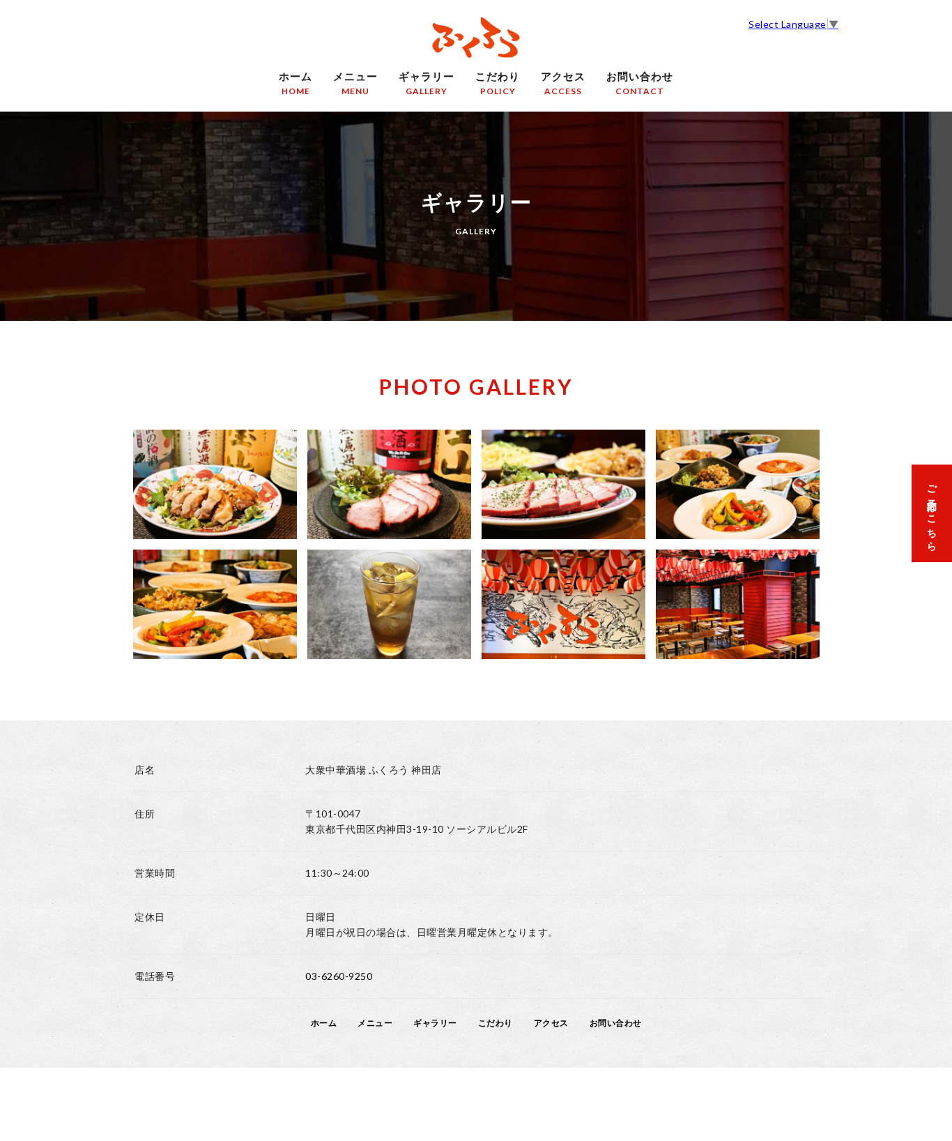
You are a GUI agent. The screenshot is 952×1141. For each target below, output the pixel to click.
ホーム (295, 83)
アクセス (563, 83)
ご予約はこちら (932, 513)
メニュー (355, 83)
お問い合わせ (639, 83)
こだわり (497, 83)
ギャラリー (426, 83)
